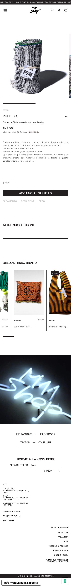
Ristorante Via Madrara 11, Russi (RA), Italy (16, 490)
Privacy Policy (60, 550)
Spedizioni (63, 532)
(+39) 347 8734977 (11, 511)
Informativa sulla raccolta (21, 582)
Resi (66, 541)
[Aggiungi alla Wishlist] (66, 116)
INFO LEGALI (8, 520)
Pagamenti (63, 537)
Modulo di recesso (58, 546)
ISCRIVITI (48, 471)
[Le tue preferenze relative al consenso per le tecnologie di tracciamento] (65, 581)
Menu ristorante (59, 528)
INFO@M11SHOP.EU (11, 516)
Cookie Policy (61, 555)
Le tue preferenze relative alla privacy (57, 560)
